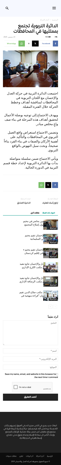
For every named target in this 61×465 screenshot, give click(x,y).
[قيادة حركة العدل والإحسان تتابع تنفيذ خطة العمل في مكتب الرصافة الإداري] (50, 281)
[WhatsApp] (41, 185)
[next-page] (50, 307)
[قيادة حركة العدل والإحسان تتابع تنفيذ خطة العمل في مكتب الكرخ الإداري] (50, 267)
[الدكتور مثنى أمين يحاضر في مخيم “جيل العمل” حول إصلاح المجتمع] (50, 225)
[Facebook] (55, 185)
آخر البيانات (29, 456)
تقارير (21, 456)
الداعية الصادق (23, 203)
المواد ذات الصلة (48, 213)
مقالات (14, 456)
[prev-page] (55, 307)
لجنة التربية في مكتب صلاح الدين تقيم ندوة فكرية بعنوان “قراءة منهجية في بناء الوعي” (38, 296)
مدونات (8, 456)
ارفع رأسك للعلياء (50, 203)
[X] (48, 185)
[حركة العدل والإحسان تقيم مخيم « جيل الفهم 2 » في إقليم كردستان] (50, 253)
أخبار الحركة (44, 20)
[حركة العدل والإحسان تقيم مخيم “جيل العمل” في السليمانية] (50, 239)
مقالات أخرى (35, 213)
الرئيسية (55, 20)
